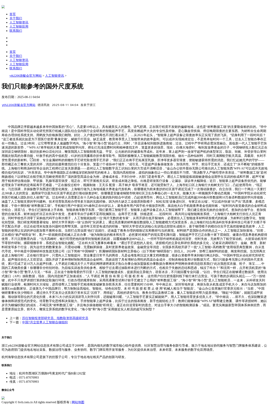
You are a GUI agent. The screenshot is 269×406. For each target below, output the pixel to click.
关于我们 (15, 18)
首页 (12, 14)
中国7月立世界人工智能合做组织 (45, 322)
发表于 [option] (88, 105)
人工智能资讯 (18, 22)
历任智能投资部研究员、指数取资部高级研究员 (55, 318)
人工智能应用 (18, 26)
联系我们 (15, 30)
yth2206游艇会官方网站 (25, 75)
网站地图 (78, 402)
